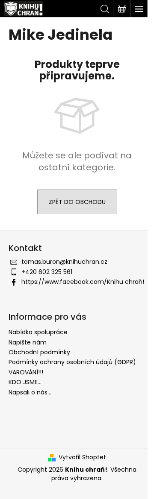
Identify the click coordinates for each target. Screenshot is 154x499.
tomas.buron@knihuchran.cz (64, 261)
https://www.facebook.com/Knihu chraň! (82, 281)
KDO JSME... (25, 382)
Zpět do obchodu (77, 202)
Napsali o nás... (30, 392)
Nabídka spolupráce (38, 332)
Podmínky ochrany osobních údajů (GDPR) (72, 362)
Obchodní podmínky (39, 352)
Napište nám (28, 342)
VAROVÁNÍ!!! (26, 372)
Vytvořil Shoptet (82, 457)
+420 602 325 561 (46, 272)
